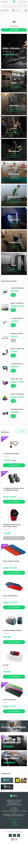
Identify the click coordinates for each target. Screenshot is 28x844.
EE (13, 10)
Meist (25, 1)
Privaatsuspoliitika (14, 825)
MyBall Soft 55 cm (16, 379)
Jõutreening (14, 106)
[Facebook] (10, 835)
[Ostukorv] (18, 10)
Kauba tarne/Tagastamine (14, 818)
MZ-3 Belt (6, 665)
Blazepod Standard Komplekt (12, 630)
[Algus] (14, 797)
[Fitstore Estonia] (14, 2)
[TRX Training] (21, 782)
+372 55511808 (4, 1)
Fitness (14, 128)
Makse (14, 820)
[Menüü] (26, 10)
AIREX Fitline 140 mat (9, 699)
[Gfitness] (7, 782)
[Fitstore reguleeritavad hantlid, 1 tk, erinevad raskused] (14, 478)
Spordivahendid (14, 197)
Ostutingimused (14, 822)
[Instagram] (14, 835)
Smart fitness (14, 220)
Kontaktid (21, 1)
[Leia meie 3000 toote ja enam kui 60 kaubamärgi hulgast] (25, 5)
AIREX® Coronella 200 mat (11, 561)
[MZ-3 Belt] (14, 655)
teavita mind (15, 538)
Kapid (14, 265)
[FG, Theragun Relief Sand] (14, 443)
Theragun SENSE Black (18, 288)
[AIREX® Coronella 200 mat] (14, 551)
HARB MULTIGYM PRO (17, 333)
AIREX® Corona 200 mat (10, 596)
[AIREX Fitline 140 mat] (14, 689)
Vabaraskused (14, 151)
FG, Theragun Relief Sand (19, 318)
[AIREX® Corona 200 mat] (14, 586)
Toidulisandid (14, 243)
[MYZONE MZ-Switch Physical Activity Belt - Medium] (14, 515)
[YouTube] (18, 835)
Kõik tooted (21, 431)
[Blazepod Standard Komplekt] (14, 620)
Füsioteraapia (14, 174)
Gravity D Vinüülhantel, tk (19, 394)
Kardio (14, 83)
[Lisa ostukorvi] (13, 295)
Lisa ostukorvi (15, 465)
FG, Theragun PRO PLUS (18, 364)
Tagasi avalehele (14, 30)
